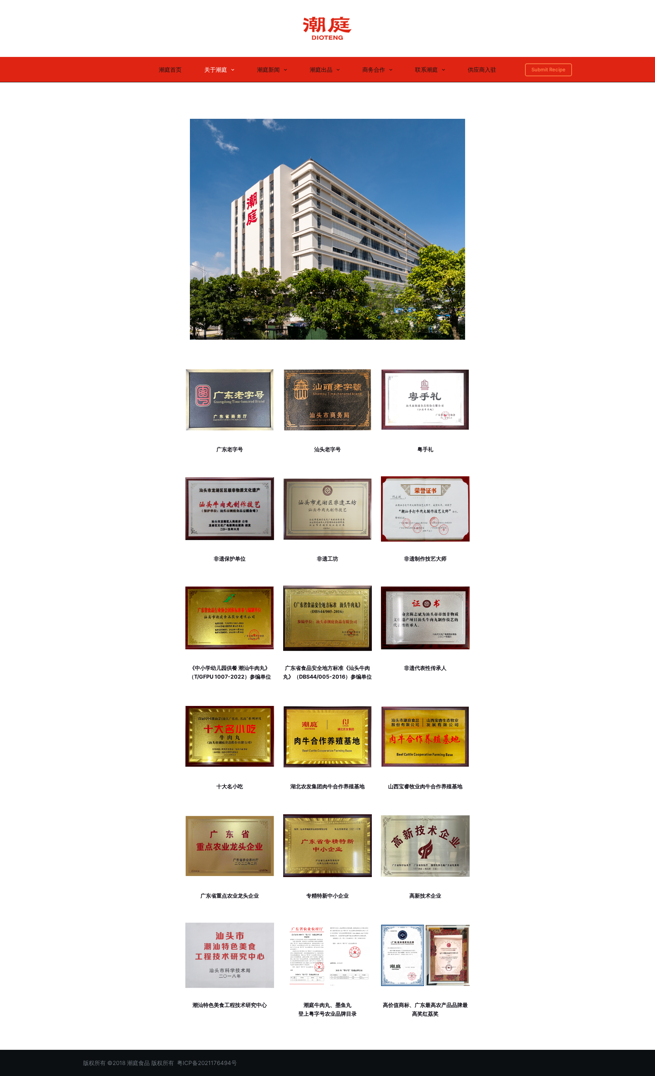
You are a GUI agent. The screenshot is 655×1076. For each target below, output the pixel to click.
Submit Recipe (548, 69)
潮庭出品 (321, 69)
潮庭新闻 (268, 69)
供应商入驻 (482, 69)
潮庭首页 (170, 69)
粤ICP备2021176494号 (207, 1063)
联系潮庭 (426, 69)
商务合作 (373, 69)
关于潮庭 (215, 69)
